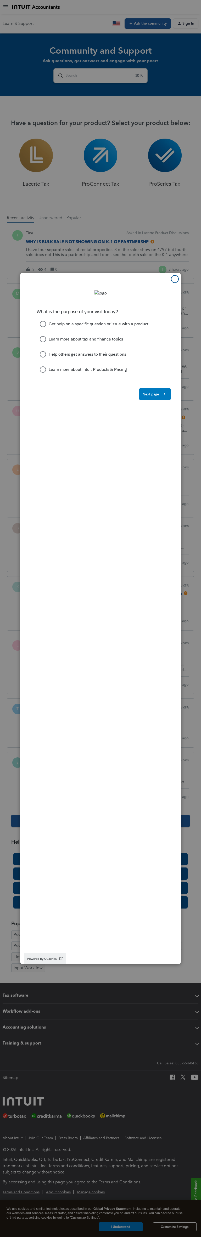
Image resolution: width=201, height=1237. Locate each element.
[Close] (174, 279)
